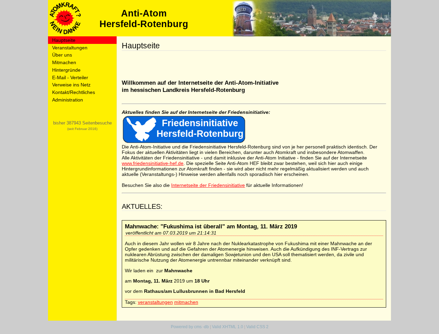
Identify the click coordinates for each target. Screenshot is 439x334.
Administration (67, 100)
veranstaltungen (155, 302)
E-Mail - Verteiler (70, 77)
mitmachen (186, 302)
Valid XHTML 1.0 (227, 327)
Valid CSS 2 (257, 327)
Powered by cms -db (190, 327)
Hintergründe (66, 70)
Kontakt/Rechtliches (73, 92)
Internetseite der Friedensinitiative (208, 185)
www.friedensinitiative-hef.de (152, 163)
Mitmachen (64, 62)
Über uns (62, 55)
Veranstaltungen (69, 47)
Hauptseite (63, 40)
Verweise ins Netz (71, 84)
